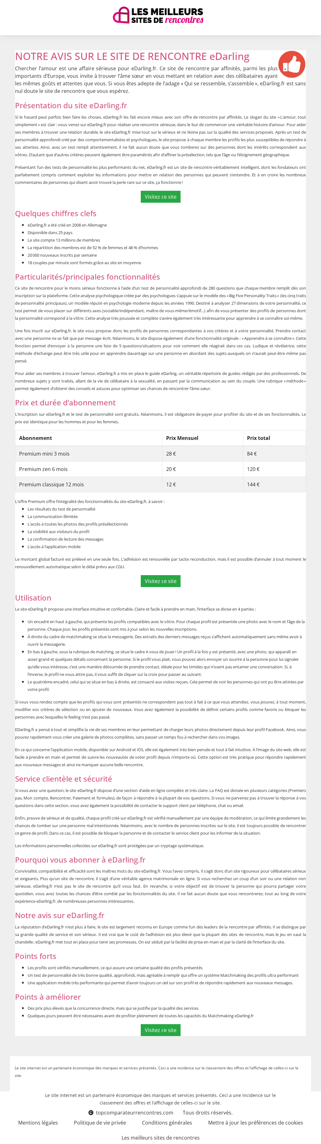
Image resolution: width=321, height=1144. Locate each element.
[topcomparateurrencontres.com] (158, 15)
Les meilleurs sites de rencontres (161, 1137)
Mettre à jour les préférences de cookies (255, 1122)
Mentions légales (38, 1122)
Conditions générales (167, 1122)
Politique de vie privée (100, 1122)
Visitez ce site (160, 196)
